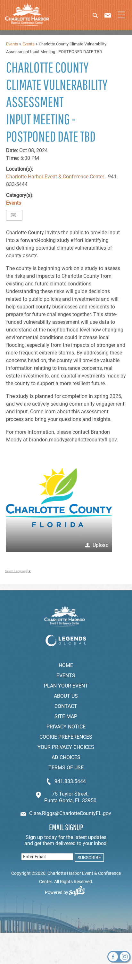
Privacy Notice (66, 727)
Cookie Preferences (65, 737)
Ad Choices (66, 757)
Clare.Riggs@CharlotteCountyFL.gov (70, 813)
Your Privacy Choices (65, 747)
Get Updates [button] (88, 857)
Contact (65, 706)
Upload (101, 545)
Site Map (65, 716)
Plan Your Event (66, 686)
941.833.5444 (70, 781)
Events (12, 44)
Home (66, 665)
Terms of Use (66, 768)
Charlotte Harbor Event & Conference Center (55, 177)
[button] (100, 18)
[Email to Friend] (13, 215)
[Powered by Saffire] (79, 892)
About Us (66, 696)
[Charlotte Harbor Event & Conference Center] (27, 15)
